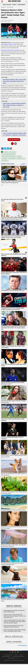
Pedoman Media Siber (6, 656)
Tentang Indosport (8, 654)
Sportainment (21, 4)
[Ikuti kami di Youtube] (18, 652)
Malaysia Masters (5, 160)
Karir (21, 654)
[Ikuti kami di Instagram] (15, 652)
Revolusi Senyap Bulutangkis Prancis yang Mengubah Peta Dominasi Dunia (13, 626)
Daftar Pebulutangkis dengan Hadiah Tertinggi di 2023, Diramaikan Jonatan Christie (14, 630)
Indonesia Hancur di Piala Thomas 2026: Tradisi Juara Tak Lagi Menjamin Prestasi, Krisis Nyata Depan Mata (15, 616)
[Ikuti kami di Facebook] (10, 652)
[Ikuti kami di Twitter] (12, 652)
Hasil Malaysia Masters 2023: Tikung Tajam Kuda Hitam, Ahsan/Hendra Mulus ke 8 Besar (14, 81)
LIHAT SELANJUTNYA (14, 139)
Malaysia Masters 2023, (10, 44)
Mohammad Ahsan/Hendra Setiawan (10, 50)
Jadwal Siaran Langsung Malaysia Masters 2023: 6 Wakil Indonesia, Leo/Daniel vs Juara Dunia (14, 105)
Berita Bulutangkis (12, 158)
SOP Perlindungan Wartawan (18, 656)
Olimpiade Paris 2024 (21, 158)
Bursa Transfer (7, 4)
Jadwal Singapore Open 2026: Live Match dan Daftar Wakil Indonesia (14, 611)
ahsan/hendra (4, 158)
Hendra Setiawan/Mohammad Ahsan (8, 154)
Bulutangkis (19, 156)
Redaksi (15, 654)
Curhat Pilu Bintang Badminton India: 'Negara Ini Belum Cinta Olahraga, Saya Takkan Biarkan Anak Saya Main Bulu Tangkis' (15, 621)
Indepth (14, 4)
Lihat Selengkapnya (22, 645)
